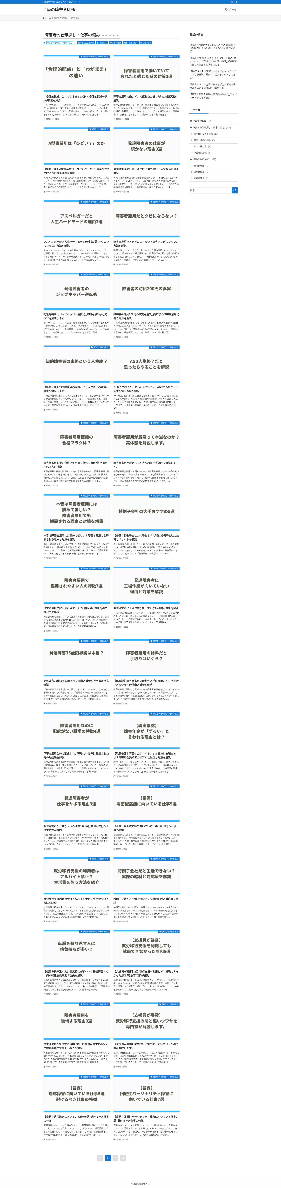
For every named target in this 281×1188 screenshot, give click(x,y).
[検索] (236, 2)
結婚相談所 (201, 178)
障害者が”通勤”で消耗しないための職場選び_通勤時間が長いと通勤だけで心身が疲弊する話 (213, 48)
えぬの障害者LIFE (59, 9)
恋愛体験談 (201, 172)
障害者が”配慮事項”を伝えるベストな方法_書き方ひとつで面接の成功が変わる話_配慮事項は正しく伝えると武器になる (213, 61)
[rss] (232, 2)
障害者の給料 (145, 43)
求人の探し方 (102, 43)
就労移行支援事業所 (86, 43)
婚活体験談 (201, 166)
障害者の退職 (115, 43)
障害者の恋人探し (204, 159)
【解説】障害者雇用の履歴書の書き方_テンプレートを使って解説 (213, 96)
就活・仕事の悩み (130, 43)
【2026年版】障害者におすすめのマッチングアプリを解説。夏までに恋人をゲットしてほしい (213, 74)
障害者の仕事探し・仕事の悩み (212, 127)
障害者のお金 (202, 120)
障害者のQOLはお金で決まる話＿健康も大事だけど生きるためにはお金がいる (213, 86)
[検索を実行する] (235, 190)
